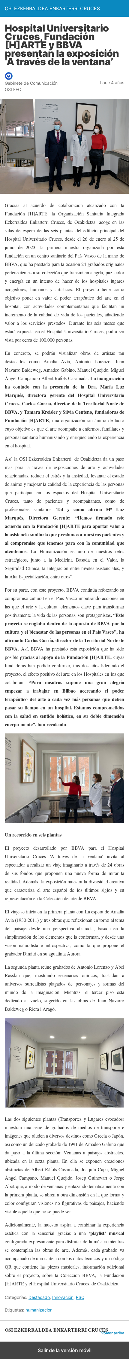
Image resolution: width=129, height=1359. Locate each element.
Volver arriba (112, 1333)
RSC (80, 1297)
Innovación (63, 1297)
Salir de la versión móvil (65, 1350)
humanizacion (39, 1309)
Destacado (39, 1297)
